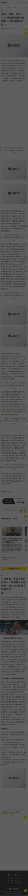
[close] (27, 424)
